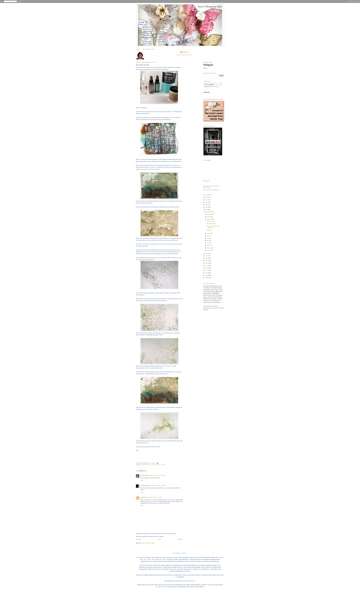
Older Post (180, 539)
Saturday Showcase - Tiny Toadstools (213, 227)
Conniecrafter (144, 475)
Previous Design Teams (148, 49)
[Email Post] (157, 463)
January (209, 250)
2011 (206, 270)
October (209, 216)
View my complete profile (184, 54)
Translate (216, 86)
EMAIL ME (206, 181)
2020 (206, 207)
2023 (206, 200)
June (208, 238)
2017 (206, 256)
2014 (206, 263)
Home (138, 49)
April (208, 243)
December (209, 212)
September (210, 219)
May (208, 240)
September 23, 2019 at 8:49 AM (156, 475)
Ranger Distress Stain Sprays (150, 464)
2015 (206, 261)
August (209, 233)
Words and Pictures (145, 485)
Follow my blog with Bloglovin (211, 190)
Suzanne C (185, 52)
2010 (206, 273)
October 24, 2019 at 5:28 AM (154, 497)
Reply (142, 480)
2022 (206, 202)
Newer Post (139, 539)
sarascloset (143, 497)
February (209, 248)
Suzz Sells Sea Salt (142, 65)
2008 (206, 278)
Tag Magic (209, 230)
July (208, 236)
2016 (206, 258)
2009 (206, 275)
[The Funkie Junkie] (213, 121)
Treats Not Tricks (210, 221)
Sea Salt (163, 464)
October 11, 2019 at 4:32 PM (158, 485)
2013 (206, 265)
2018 (206, 253)
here (193, 581)
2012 (206, 268)
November (209, 214)
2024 (206, 197)
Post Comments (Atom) (149, 543)
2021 (206, 205)
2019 (206, 209)
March (208, 245)
